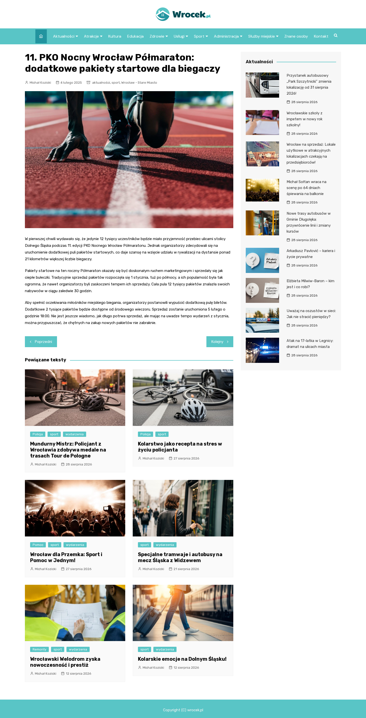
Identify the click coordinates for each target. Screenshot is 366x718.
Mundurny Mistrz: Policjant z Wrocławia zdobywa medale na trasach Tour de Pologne (68, 450)
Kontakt (321, 36)
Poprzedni (43, 341)
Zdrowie (157, 36)
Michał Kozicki (40, 82)
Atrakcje (91, 36)
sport (116, 82)
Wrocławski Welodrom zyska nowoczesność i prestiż (65, 662)
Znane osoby (296, 36)
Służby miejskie (261, 36)
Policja (38, 434)
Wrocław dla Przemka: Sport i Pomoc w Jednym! (66, 557)
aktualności (101, 82)
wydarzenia (74, 434)
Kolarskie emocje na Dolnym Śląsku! (182, 659)
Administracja (226, 36)
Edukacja (135, 36)
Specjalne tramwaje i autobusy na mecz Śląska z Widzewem (180, 557)
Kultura (114, 36)
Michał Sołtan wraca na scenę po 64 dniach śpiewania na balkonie (306, 188)
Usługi (179, 36)
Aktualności (63, 36)
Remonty (39, 649)
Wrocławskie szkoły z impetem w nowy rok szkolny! (304, 119)
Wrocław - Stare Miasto (139, 82)
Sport (199, 36)
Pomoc (38, 545)
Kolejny (217, 341)
